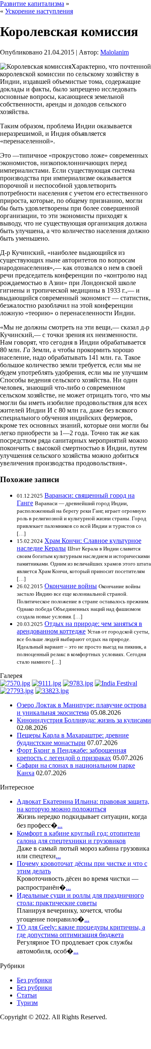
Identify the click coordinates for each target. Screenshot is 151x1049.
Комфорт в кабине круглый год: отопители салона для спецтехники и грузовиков (78, 837)
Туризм (27, 1002)
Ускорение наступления (39, 11)
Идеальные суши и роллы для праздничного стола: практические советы (80, 899)
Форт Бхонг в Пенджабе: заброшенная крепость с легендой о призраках (71, 754)
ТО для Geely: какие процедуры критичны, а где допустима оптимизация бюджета (81, 931)
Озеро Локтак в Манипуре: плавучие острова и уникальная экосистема (81, 708)
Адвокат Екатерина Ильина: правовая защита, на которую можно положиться (83, 805)
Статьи (27, 995)
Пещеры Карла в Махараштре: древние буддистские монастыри (73, 739)
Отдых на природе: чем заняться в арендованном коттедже (79, 627)
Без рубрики (34, 980)
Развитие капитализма (32, 3)
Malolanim (114, 52)
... (59, 825)
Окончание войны (70, 585)
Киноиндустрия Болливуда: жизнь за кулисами (84, 720)
